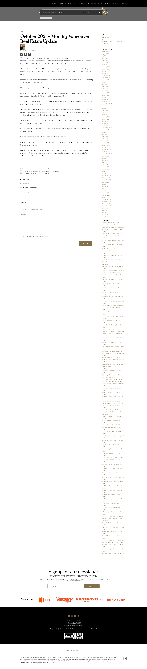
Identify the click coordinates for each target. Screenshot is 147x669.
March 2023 (105, 141)
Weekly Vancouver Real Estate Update (113, 540)
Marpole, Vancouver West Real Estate (113, 403)
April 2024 (105, 112)
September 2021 (107, 180)
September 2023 (107, 127)
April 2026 (105, 62)
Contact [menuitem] (116, 3)
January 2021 (106, 197)
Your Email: (24, 202)
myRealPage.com (76, 650)
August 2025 (105, 80)
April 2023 (105, 138)
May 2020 (105, 214)
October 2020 (106, 204)
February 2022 (106, 169)
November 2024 (106, 99)
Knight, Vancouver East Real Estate (112, 381)
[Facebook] (69, 616)
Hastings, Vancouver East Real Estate (112, 357)
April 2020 (105, 217)
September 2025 (107, 77)
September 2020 (107, 206)
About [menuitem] (106, 3)
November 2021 (106, 175)
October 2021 (106, 177)
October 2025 (106, 75)
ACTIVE (99, 8)
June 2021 (105, 186)
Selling (80, 3)
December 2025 (106, 71)
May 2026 (105, 60)
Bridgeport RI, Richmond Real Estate (112, 233)
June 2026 (105, 58)
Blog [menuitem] (124, 3)
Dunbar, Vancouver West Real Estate (112, 305)
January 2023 (106, 145)
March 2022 (105, 167)
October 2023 (106, 125)
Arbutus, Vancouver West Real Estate (112, 225)
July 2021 (104, 184)
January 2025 (106, 95)
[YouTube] (75, 616)
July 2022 (104, 158)
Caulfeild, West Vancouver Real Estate (113, 259)
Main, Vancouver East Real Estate (111, 401)
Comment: (24, 214)
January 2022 (106, 171)
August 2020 (105, 208)
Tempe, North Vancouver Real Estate (112, 516)
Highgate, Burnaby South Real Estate (112, 364)
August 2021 (105, 182)
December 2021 (106, 173)
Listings (61, 3)
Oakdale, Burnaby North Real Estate (112, 425)
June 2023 (105, 134)
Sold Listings (105, 45)
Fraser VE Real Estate (108, 329)
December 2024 (106, 97)
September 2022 (107, 154)
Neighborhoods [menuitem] (94, 3)
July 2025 (104, 82)
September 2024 (107, 103)
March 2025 (105, 90)
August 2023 (105, 130)
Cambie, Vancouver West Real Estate (112, 249)
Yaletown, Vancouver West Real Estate (113, 553)
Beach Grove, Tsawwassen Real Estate (113, 227)
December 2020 (106, 199)
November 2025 (106, 73)
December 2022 (106, 147)
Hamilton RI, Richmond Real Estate (112, 351)
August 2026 (105, 54)
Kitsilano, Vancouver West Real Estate (113, 379)
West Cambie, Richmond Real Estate (112, 542)
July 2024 (104, 108)
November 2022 (106, 149)
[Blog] (78, 616)
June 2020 (105, 212)
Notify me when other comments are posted (35, 236)
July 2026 (104, 56)
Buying (71, 3)
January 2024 (106, 119)
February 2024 (106, 117)
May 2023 (105, 136)
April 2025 (105, 88)
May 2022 (105, 162)
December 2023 (106, 121)
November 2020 (106, 201)
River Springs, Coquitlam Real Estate (112, 457)
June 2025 (105, 84)
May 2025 (105, 86)
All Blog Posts (105, 37)
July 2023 (104, 132)
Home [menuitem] (54, 3)
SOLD (106, 8)
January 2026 (106, 69)
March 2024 (105, 114)
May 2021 (105, 188)
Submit (85, 243)
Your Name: (24, 193)
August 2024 (105, 106)
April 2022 (105, 164)
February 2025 (106, 93)
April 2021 (105, 190)
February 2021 (106, 195)
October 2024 (106, 101)
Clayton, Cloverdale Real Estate (111, 272)
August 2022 (105, 156)
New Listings (105, 39)
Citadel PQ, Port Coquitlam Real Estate (113, 270)
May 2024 (105, 110)
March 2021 (105, 193)
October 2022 (106, 151)
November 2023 (106, 123)
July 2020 (104, 210)
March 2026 (105, 64)
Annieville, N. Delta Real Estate (111, 222)
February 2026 (106, 67)
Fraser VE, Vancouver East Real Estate (113, 331)
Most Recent (105, 51)
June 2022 (105, 160)
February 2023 (106, 143)
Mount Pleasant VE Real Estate (111, 409)
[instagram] (72, 616)
